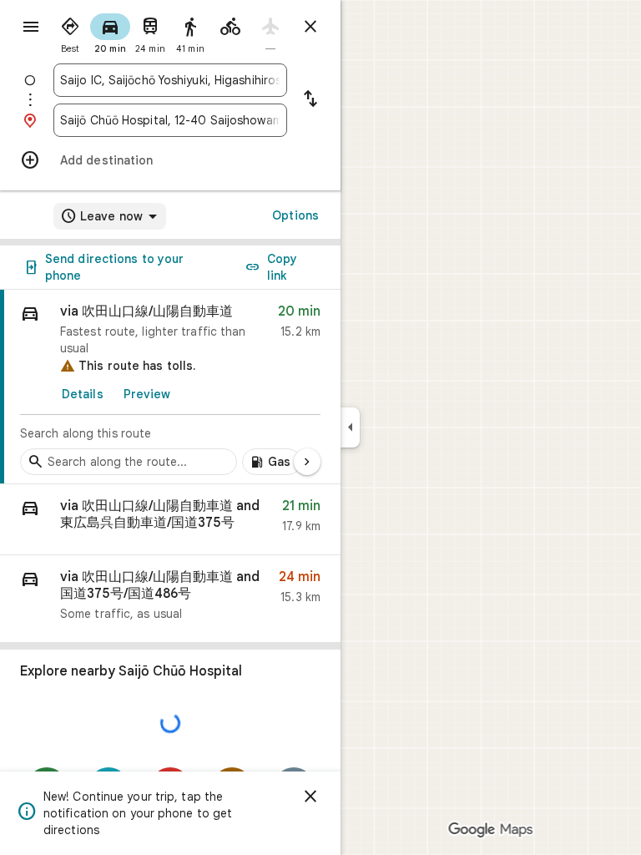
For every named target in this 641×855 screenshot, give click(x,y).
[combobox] (170, 80)
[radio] (70, 31)
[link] (170, 387)
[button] (170, 519)
